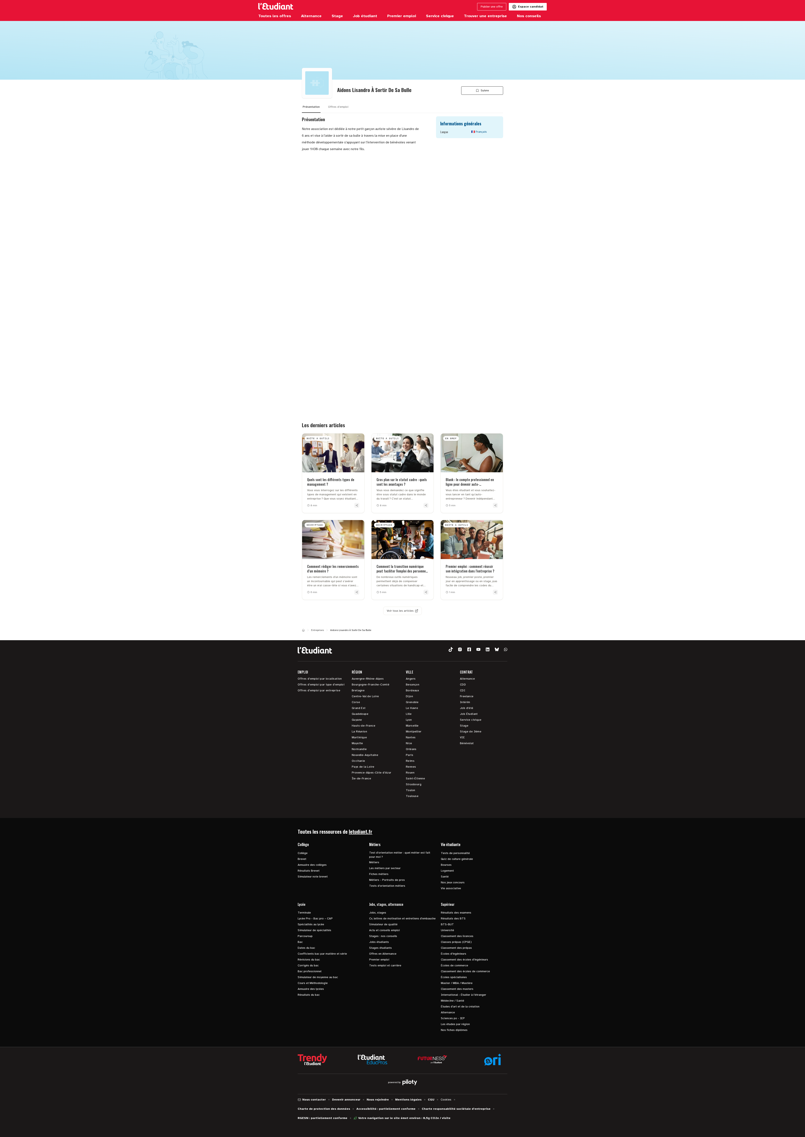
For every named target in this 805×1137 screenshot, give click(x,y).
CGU (431, 1099)
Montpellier (413, 731)
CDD (463, 684)
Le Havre (412, 708)
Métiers (374, 862)
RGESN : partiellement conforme (322, 1118)
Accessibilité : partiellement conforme (385, 1109)
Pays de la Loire (363, 766)
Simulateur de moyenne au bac (318, 977)
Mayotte (357, 743)
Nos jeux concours (453, 882)
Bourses (446, 865)
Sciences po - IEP (453, 1018)
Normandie (359, 749)
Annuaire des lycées (311, 989)
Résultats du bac (309, 995)
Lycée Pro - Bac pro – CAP (315, 918)
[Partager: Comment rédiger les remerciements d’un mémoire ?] (356, 592)
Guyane (357, 720)
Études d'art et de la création (460, 1006)
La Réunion (359, 731)
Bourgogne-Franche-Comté (370, 684)
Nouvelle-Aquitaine (365, 755)
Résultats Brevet (308, 870)
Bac (300, 942)
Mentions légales (408, 1099)
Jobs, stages (377, 912)
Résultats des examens (456, 912)
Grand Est (359, 708)
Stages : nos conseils (383, 936)
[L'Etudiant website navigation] (275, 6)
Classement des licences (457, 936)
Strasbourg (413, 784)
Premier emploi (379, 959)
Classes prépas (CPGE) (456, 942)
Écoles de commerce (454, 965)
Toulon (410, 790)
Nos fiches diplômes (454, 1030)
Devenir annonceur (346, 1099)
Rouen (410, 772)
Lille (409, 714)
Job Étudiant (469, 714)
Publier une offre (492, 6)
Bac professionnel (309, 971)
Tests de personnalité (455, 853)
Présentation (311, 107)
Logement (447, 870)
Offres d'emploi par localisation (320, 678)
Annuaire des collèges (312, 865)
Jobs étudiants (379, 942)
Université (447, 930)
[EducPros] (372, 1059)
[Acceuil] (303, 630)
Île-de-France (361, 778)
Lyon (409, 720)
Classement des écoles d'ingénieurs (464, 959)
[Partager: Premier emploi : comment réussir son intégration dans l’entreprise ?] (495, 592)
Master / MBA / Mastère (457, 983)
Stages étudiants (380, 948)
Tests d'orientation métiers (387, 886)
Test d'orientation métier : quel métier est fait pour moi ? (399, 855)
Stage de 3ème (470, 731)
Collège (303, 853)
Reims (410, 761)
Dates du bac (306, 948)
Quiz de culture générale (457, 859)
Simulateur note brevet (313, 876)
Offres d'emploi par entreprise (319, 690)
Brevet (302, 859)
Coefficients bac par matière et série (322, 953)
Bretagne (358, 690)
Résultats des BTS (453, 918)
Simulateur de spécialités (314, 930)
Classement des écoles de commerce (465, 971)
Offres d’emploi (338, 107)
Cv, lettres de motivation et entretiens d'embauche (402, 918)
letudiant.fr (360, 831)
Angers (410, 678)
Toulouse (412, 796)
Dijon (409, 696)
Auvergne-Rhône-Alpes (368, 678)
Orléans (411, 749)
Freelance (467, 696)
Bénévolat (467, 743)
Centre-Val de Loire (365, 696)
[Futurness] (432, 1059)
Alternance (467, 678)
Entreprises (317, 630)
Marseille (412, 725)
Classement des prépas (456, 948)
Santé (445, 876)
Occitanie (358, 761)
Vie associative (451, 888)
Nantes (410, 737)
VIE (462, 737)
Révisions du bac (309, 959)
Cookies (446, 1099)
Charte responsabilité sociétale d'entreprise (456, 1109)
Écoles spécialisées (454, 977)
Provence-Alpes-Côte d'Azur (371, 772)
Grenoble (412, 702)
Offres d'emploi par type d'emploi (321, 684)
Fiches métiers (378, 874)
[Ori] (492, 1059)
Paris (409, 755)
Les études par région (455, 1024)
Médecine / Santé (452, 1000)
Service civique (470, 720)
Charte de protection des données (324, 1109)
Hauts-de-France (363, 725)
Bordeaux (412, 690)
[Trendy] (312, 1059)
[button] (451, 649)
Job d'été (466, 708)
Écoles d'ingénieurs (453, 953)
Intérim (465, 702)
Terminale (304, 912)
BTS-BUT (447, 924)
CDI (462, 690)
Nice (409, 743)
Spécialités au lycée (311, 924)
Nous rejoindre (378, 1099)
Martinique (359, 737)
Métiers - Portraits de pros (387, 880)
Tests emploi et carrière (385, 965)
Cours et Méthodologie (313, 983)
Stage (464, 725)
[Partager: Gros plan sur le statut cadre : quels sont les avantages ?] (425, 505)
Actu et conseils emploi (384, 930)
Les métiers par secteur (385, 868)
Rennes (411, 766)
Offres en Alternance (382, 953)
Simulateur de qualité (383, 924)
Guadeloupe (360, 714)
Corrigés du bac (308, 965)
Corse (356, 702)
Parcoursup (305, 936)
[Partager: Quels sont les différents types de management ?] (356, 505)
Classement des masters (457, 989)
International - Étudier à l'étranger (463, 995)
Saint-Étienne (415, 778)
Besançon (412, 684)
